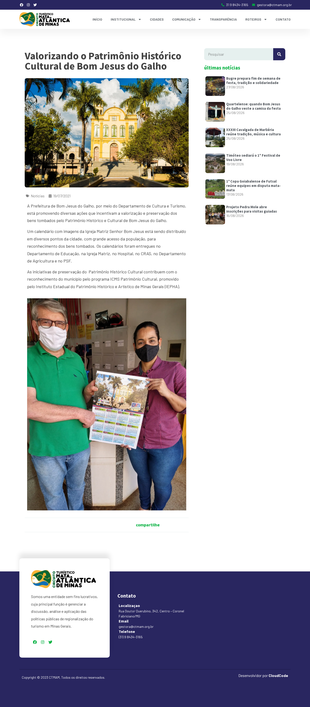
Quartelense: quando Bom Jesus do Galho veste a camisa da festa (253, 106)
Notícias (38, 195)
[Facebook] (21, 4)
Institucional (123, 19)
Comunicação (183, 19)
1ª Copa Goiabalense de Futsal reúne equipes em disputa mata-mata (253, 185)
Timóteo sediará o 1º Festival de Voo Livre (253, 157)
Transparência (223, 19)
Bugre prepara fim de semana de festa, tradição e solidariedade (253, 80)
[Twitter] (35, 4)
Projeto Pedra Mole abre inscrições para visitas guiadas (251, 209)
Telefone (127, 631)
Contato (283, 19)
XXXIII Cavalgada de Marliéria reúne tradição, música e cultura (253, 131)
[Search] (279, 54)
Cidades (157, 19)
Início (97, 19)
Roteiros (253, 19)
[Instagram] (28, 4)
